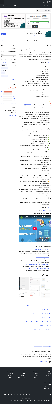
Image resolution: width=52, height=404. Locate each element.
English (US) (3, 62)
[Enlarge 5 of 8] (38, 287)
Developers (22, 375)
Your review (13, 103)
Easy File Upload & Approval (42, 257)
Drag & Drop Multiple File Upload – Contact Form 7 (37, 264)
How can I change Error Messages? (42, 346)
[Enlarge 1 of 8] (49, 278)
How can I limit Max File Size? (44, 317)
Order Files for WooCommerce (42, 249)
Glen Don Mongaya (38, 36)
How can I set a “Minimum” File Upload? (41, 326)
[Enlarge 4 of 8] (38, 278)
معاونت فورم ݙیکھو (12, 115)
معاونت (2, 40)
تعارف (49, 371)
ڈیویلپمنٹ (28, 40)
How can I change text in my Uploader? (41, 334)
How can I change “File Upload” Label (42, 313)
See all (2, 103)
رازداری (49, 377)
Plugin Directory (47, 5)
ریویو (42, 40)
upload (3, 73)
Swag (11, 377)
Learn (24, 371)
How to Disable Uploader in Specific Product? (40, 338)
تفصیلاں (47, 40)
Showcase (35, 371)
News (49, 373)
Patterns (36, 377)
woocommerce (5, 75)
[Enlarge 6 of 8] (38, 293)
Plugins (36, 375)
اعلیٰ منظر (13, 79)
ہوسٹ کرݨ (48, 375)
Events (11, 373)
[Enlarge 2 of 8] (49, 286)
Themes (36, 373)
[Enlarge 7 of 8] (27, 278)
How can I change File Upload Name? (42, 309)
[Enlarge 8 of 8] (27, 292)
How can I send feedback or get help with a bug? (39, 305)
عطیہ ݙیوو (10, 375)
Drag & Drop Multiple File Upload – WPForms (38, 268)
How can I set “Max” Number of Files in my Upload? (38, 321)
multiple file (4, 70)
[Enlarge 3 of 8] (49, 293)
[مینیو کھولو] (2, 2)
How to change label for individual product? (40, 342)
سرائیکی (46, 394)
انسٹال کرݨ (35, 40)
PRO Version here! (43, 210)
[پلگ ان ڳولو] (37, 10)
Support (23, 373)
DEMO (49, 62)
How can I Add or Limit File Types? (42, 330)
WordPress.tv (21, 377)
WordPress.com (46, 382)
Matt (49, 384)
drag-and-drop (5, 67)
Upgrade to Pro (27, 104)
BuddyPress (47, 388)
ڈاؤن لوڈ (3, 33)
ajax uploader (4, 65)
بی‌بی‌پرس (48, 386)
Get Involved (10, 371)
